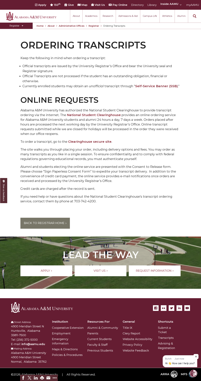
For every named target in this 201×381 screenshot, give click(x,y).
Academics (91, 16)
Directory (137, 4)
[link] (23, 378)
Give (70, 4)
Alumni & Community (102, 328)
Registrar (94, 25)
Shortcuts (165, 321)
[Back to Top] (185, 342)
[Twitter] (171, 308)
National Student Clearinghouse (94, 115)
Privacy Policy (132, 344)
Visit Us (99, 4)
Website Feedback (136, 350)
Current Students (99, 339)
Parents (92, 333)
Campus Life (150, 16)
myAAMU (192, 4)
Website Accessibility (137, 339)
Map (84, 4)
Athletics (167, 16)
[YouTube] (187, 308)
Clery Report (131, 333)
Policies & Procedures (67, 355)
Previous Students (100, 350)
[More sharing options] (55, 378)
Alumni (181, 16)
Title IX (127, 328)
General (129, 321)
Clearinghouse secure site (89, 142)
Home (40, 25)
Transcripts (166, 338)
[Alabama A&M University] (45, 307)
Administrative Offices (71, 25)
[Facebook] (156, 308)
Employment (61, 333)
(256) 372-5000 (27, 339)
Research (108, 16)
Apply (41, 4)
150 (57, 4)
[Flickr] (163, 308)
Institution (60, 321)
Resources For (98, 321)
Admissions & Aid (128, 16)
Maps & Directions (65, 349)
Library (152, 4)
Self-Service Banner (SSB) (156, 86)
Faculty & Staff (97, 344)
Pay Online (119, 4)
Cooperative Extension (68, 328)
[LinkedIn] (179, 308)
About (76, 16)
